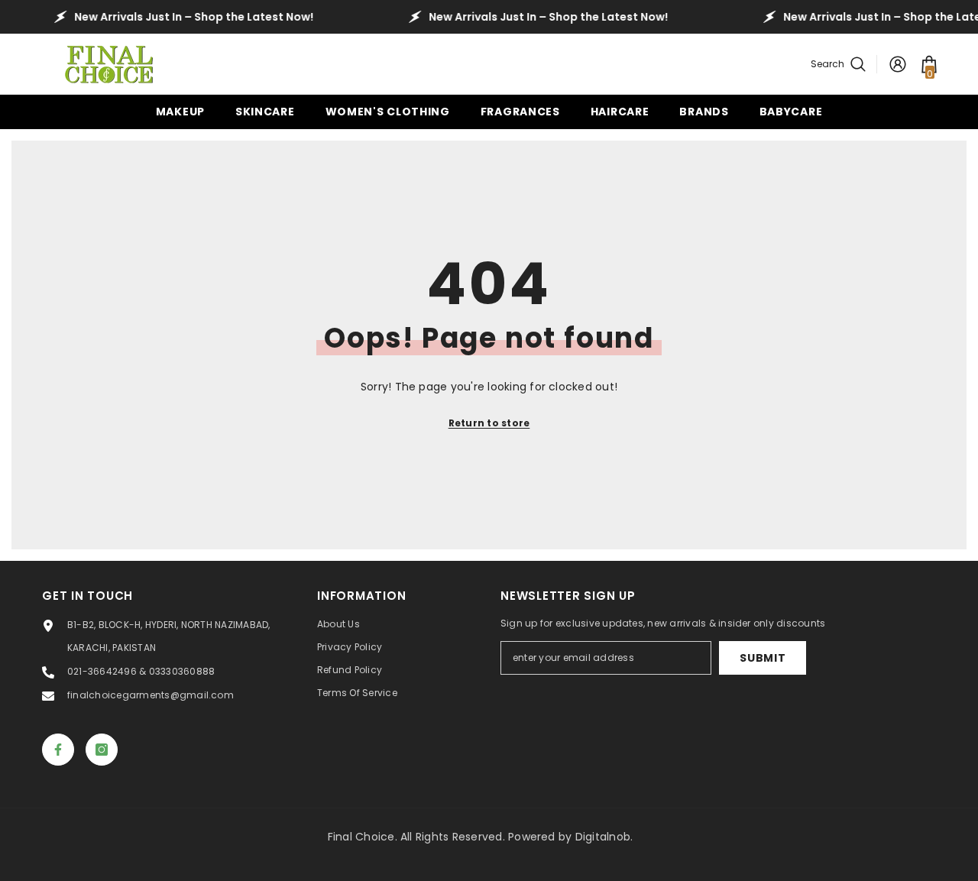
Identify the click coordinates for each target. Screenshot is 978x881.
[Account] (898, 64)
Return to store (489, 422)
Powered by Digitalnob (569, 836)
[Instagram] (102, 750)
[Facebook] (58, 750)
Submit (762, 658)
